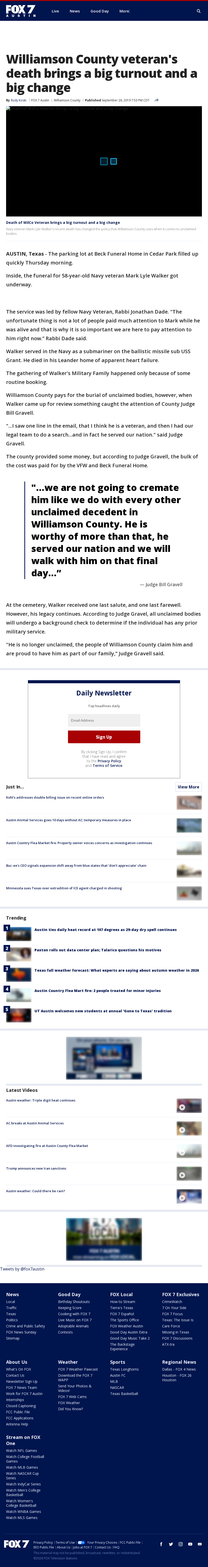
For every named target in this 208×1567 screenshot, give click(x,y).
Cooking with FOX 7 (74, 1313)
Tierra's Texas (121, 1307)
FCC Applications (19, 1418)
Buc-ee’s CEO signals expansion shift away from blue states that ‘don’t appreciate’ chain (76, 865)
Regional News (179, 1362)
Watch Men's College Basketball (23, 1492)
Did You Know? (70, 1408)
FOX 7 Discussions (177, 1338)
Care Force (171, 1326)
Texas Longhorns (124, 1369)
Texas (11, 1313)
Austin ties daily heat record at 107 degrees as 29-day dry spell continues (105, 929)
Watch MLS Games (22, 1517)
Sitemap (13, 1338)
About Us (16, 1362)
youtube (190, 1544)
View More (188, 787)
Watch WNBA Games (23, 1511)
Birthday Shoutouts (74, 1301)
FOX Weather (69, 1402)
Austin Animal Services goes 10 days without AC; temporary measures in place (68, 820)
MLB (114, 1381)
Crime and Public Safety (25, 1326)
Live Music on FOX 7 (75, 1319)
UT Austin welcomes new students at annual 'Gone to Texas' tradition (103, 1011)
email (200, 1544)
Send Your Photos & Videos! (75, 1388)
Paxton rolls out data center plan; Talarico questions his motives (97, 950)
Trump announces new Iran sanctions (36, 1168)
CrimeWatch (172, 1301)
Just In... (15, 787)
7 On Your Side (174, 1307)
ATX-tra (168, 1344)
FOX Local (121, 1294)
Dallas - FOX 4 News (179, 1369)
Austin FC (118, 1375)
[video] (189, 1105)
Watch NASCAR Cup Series (22, 1475)
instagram (181, 1544)
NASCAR (117, 1387)
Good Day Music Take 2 (130, 1338)
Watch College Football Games (25, 1459)
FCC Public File (18, 1411)
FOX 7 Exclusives (180, 1294)
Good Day (69, 1294)
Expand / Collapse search (199, 11)
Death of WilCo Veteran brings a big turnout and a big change (63, 222)
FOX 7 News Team (21, 1387)
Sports (117, 1362)
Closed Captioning (21, 1405)
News (12, 1294)
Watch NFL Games (21, 1450)
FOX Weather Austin (126, 1326)
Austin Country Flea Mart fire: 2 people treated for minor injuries (97, 990)
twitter (171, 1544)
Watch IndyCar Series (23, 1484)
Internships (15, 1399)
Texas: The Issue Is (178, 1319)
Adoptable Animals (73, 1326)
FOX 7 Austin (40, 100)
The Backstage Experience (122, 1346)
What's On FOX (18, 1369)
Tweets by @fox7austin (22, 1269)
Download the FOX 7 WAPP (75, 1377)
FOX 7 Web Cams (72, 1396)
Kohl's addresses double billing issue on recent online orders (55, 797)
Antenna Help (17, 1424)
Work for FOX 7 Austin (24, 1393)
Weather (68, 1362)
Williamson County (67, 100)
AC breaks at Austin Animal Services (35, 1123)
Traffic (11, 1307)
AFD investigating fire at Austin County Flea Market (47, 1145)
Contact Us (15, 1375)
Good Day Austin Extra (128, 1332)
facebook (161, 1544)
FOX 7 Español (122, 1313)
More (124, 10)
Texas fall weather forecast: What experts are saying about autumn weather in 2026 (116, 970)
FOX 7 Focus (172, 1313)
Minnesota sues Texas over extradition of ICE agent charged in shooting (64, 888)
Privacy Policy (109, 760)
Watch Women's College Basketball (21, 1503)
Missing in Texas (175, 1332)
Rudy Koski (18, 100)
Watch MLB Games (22, 1467)
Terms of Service (107, 765)
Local (10, 1301)
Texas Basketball (124, 1393)
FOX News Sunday (21, 1332)
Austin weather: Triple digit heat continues (40, 1100)
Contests (65, 1332)
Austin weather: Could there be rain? (35, 1191)
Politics (12, 1319)
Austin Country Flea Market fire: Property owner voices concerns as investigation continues (79, 843)
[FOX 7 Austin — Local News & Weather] (23, 11)
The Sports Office (124, 1319)
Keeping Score (70, 1307)
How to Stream (122, 1301)
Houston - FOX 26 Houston (177, 1377)
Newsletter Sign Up (22, 1381)
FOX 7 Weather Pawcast (78, 1369)
